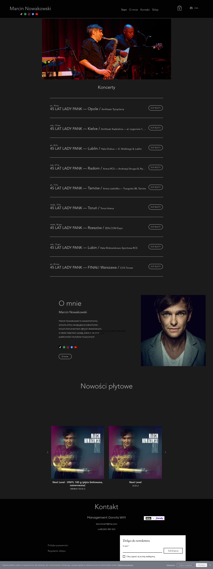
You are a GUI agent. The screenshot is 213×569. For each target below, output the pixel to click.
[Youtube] (36, 14)
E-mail (126, 546)
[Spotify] (25, 14)
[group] (106, 458)
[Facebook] (32, 14)
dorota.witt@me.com (106, 524)
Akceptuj (201, 565)
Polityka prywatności (125, 565)
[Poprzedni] (47, 452)
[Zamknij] (210, 565)
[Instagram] (29, 14)
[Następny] (165, 452)
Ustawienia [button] (171, 565)
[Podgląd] (77, 452)
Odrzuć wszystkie (185, 565)
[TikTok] (21, 14)
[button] (179, 8)
